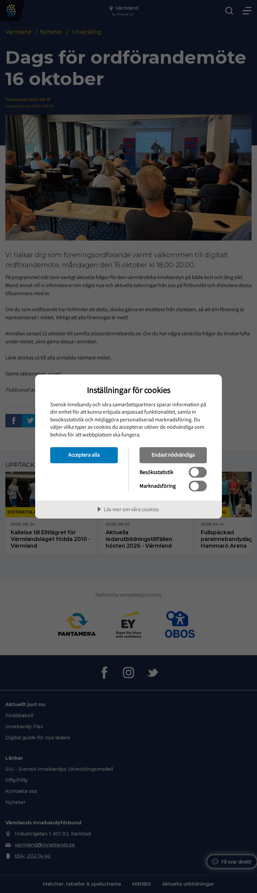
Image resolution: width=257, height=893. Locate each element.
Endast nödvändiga (173, 454)
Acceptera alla (84, 454)
